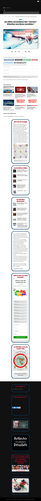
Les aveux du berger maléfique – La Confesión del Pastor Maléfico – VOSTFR (22, 170)
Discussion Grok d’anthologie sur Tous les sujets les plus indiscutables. (22, 214)
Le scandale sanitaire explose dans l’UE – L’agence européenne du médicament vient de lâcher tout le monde (20, 96)
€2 (20, 304)
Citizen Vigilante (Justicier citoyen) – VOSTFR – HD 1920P (22, 175)
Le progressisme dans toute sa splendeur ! (22, 180)
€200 (21, 321)
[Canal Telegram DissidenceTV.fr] (18, 408)
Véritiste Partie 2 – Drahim (21, 190)
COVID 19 (12, 16)
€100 (20, 318)
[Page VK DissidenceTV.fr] (16, 408)
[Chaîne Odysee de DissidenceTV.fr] (20, 408)
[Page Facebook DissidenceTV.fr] (13, 408)
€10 (20, 310)
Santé (9, 16)
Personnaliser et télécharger (20, 160)
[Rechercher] (4, 10)
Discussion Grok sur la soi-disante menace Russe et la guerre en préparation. (22, 209)
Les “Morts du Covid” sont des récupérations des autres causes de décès (8, 95)
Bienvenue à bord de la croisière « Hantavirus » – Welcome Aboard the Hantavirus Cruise (21, 186)
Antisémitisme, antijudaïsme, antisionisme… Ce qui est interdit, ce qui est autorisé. (22, 219)
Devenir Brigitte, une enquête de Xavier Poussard (22, 203)
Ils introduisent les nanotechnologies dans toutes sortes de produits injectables (31, 95)
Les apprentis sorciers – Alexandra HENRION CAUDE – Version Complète (32, 108)
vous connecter (10, 116)
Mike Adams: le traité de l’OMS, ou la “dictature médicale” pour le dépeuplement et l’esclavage (8, 108)
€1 (20, 301)
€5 (20, 307)
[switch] (38, 1)
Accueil (5, 16)
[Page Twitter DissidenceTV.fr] (14, 408)
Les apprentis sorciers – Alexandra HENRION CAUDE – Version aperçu (20, 108)
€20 (20, 312)
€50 (20, 315)
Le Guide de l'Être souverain (18, 268)
